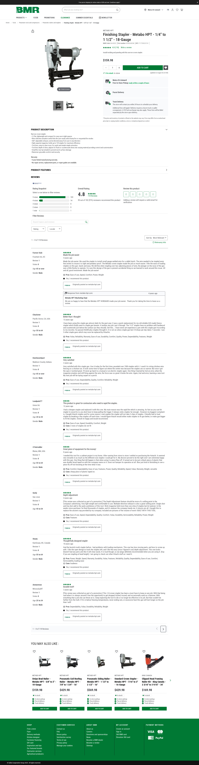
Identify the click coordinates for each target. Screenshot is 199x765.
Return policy (62, 734)
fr (168, 10)
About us (89, 729)
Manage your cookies (65, 745)
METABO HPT (108, 30)
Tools (14, 23)
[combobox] (158, 238)
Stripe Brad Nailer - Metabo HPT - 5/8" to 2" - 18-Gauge (44, 681)
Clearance (65, 18)
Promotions (49, 18)
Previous (29, 680)
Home (7, 23)
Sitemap (89, 745)
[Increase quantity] (119, 67)
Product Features (41, 170)
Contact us (61, 729)
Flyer (35, 18)
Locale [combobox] (52, 229)
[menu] (99, 17)
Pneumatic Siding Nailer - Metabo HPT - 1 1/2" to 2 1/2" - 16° (99, 681)
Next (170, 680)
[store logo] (27, 10)
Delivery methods (33, 734)
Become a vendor (92, 743)
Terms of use (61, 740)
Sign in (118, 732)
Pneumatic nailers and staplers (52, 23)
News (88, 737)
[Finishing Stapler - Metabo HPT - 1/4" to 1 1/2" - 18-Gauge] (58, 105)
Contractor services (34, 751)
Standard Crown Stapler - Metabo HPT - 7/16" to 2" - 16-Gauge (126, 681)
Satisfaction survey (64, 737)
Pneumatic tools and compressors (29, 23)
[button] (126, 194)
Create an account (123, 729)
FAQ (58, 732)
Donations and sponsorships (97, 734)
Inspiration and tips (34, 745)
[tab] (99, 129)
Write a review (126, 47)
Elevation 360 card (123, 737)
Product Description (42, 129)
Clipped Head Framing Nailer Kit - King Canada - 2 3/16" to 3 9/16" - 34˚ (154, 681)
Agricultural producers (35, 754)
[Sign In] (172, 10)
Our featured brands (34, 748)
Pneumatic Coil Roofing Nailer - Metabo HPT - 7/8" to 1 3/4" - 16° (71, 681)
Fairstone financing (34, 740)
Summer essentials (84, 18)
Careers (89, 732)
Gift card (30, 743)
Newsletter (107, 18)
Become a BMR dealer (94, 740)
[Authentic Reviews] (37, 183)
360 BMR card (121, 734)
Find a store (31, 729)
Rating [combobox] (35, 229)
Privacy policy (62, 743)
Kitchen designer (33, 737)
